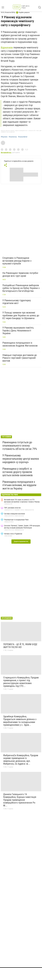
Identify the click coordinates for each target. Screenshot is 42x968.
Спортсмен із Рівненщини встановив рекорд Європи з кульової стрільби (16, 260)
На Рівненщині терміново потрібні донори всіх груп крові (20, 274)
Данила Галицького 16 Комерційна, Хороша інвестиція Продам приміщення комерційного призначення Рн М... (19, 800)
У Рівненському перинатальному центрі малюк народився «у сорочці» (20, 459)
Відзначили (7, 47)
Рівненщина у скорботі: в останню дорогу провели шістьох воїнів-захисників (17, 472)
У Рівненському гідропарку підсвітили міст (16, 302)
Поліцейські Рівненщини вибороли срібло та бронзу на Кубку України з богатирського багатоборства (20, 288)
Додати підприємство (21, 541)
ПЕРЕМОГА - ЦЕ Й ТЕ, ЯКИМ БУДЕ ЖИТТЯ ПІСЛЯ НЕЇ (20, 646)
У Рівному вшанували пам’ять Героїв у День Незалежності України (18, 330)
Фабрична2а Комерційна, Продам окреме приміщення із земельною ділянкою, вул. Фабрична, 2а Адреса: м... (20, 759)
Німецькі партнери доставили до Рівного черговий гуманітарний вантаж (19, 358)
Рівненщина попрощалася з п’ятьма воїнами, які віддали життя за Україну (19, 485)
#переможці (13, 137)
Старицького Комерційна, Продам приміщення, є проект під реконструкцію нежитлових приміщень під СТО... (21, 682)
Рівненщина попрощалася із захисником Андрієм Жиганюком (20, 344)
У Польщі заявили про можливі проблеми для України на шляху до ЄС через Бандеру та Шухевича (20, 315)
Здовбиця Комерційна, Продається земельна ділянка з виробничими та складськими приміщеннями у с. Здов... (19, 720)
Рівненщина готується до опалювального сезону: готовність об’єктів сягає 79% (19, 446)
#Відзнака (4, 137)
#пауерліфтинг (23, 137)
